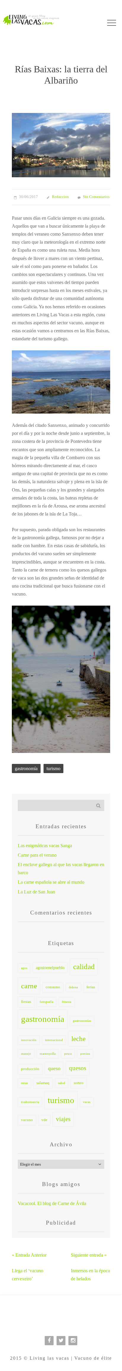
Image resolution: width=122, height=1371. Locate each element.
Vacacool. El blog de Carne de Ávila (52, 1203)
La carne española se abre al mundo (51, 882)
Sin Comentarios (96, 197)
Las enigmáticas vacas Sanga (45, 845)
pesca (68, 1053)
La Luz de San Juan (36, 891)
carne (29, 986)
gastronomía (26, 768)
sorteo (79, 1083)
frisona (66, 1001)
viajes (63, 1119)
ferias (90, 987)
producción (30, 1069)
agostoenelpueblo (50, 967)
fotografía (46, 1001)
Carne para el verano (37, 855)
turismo (53, 768)
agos (24, 968)
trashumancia (30, 1102)
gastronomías (82, 1020)
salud (61, 1083)
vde (44, 1120)
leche (78, 1039)
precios (85, 1053)
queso (54, 1068)
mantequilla (48, 1053)
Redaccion (60, 197)
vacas (86, 1102)
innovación (28, 1040)
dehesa (73, 987)
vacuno (27, 1120)
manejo (26, 1053)
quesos (77, 1068)
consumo (53, 987)
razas (24, 1083)
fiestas (26, 1002)
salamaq (42, 1083)
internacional (54, 1040)
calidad (84, 967)
